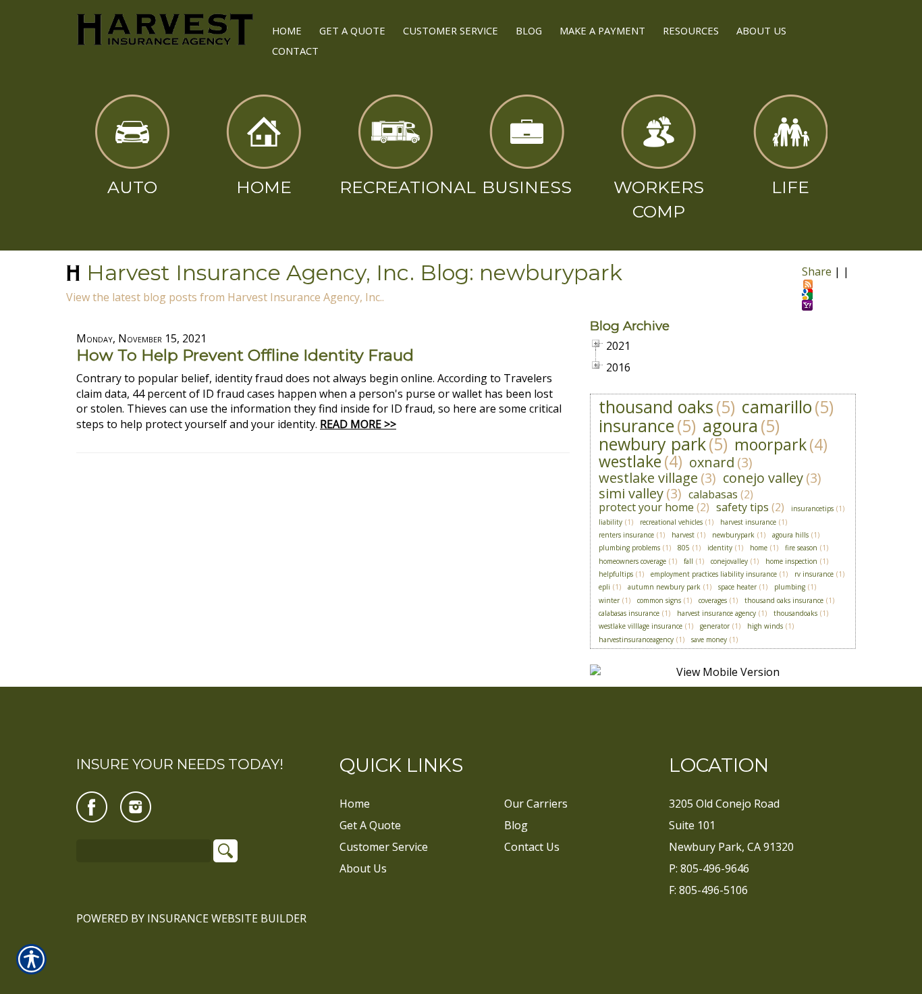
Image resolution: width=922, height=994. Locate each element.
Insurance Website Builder (226, 918)
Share (817, 271)
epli (604, 587)
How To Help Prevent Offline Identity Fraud (245, 355)
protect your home (646, 507)
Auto (132, 187)
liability (610, 522)
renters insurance (626, 535)
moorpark (770, 444)
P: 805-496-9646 (709, 868)
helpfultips (616, 574)
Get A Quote (370, 825)
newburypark (733, 535)
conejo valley (763, 478)
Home (264, 187)
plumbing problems (629, 547)
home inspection (791, 561)
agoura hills (790, 535)
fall (688, 561)
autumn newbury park (664, 587)
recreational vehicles (671, 522)
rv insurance (814, 574)
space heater (737, 587)
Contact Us (532, 846)
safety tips (742, 507)
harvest (683, 535)
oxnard (711, 462)
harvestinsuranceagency (636, 639)
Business (527, 187)
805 (684, 547)
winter (609, 600)
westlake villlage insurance (640, 626)
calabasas (713, 494)
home (758, 547)
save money (709, 639)
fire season (801, 547)
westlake (630, 461)
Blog (516, 825)
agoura (730, 425)
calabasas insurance (629, 613)
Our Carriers (536, 803)
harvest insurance (748, 522)
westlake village (648, 478)
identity (719, 547)
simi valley (631, 493)
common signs (659, 600)
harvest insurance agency (716, 613)
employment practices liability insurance (714, 574)
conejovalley (729, 561)
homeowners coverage (632, 561)
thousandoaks (795, 613)
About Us (363, 868)
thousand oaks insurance (783, 600)
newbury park (652, 443)
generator (715, 626)
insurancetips (812, 508)
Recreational (400, 187)
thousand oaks (656, 406)
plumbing (789, 587)
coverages (713, 600)
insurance (636, 425)
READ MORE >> (358, 424)
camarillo (777, 406)
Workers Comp (659, 199)
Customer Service (384, 846)
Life (790, 187)
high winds (765, 626)
